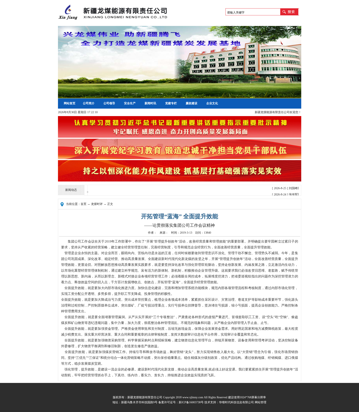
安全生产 (130, 103)
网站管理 (260, 402)
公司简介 (89, 103)
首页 (83, 204)
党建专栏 (171, 103)
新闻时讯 (150, 103)
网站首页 (68, 103)
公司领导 (109, 103)
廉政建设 (191, 103)
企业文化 (212, 103)
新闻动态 (71, 189)
